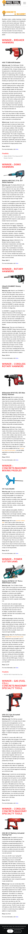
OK (10, 931)
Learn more (17, 931)
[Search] (20, 3)
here (17, 149)
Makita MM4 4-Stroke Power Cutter (14, 636)
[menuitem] (20, 3)
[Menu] (24, 3)
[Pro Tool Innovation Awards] (11, 3)
